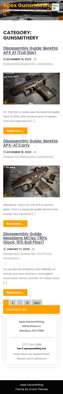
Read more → (15, 131)
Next (37, 303)
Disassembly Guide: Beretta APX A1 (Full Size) (30, 50)
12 (27, 303)
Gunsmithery (45, 64)
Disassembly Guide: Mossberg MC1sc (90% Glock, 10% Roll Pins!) (25, 238)
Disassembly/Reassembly (19, 64)
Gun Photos (44, 253)
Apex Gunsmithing (28, 5)
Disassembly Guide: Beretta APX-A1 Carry (30, 143)
